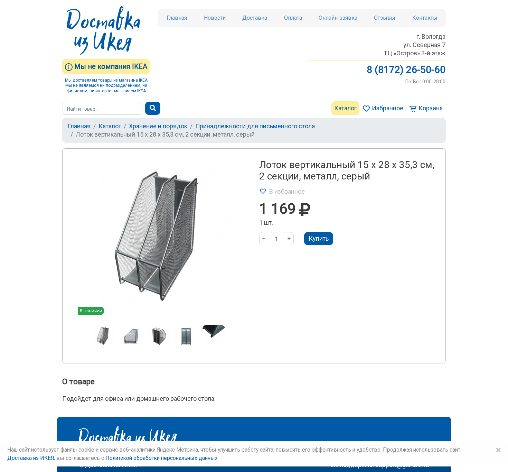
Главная (177, 18)
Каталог (345, 108)
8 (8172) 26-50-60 (406, 69)
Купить (319, 238)
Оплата (293, 18)
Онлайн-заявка (338, 18)
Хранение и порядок (158, 126)
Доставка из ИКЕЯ (30, 458)
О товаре (78, 381)
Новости (215, 18)
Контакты (425, 18)
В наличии (91, 310)
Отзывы (384, 18)
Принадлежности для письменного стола (255, 126)
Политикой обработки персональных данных (161, 458)
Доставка (254, 18)
